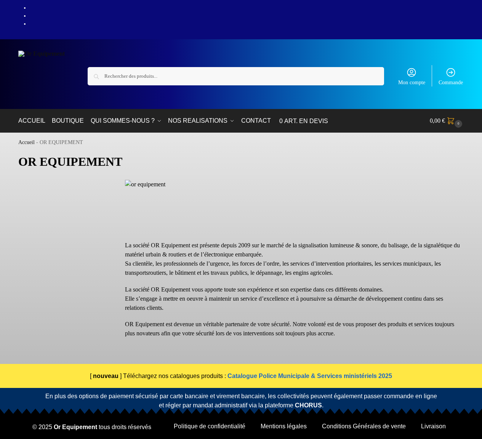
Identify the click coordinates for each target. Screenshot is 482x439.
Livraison (433, 426)
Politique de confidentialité (209, 426)
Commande (451, 82)
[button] (447, 120)
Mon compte (411, 82)
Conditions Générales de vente (364, 426)
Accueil (26, 142)
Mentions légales (284, 426)
